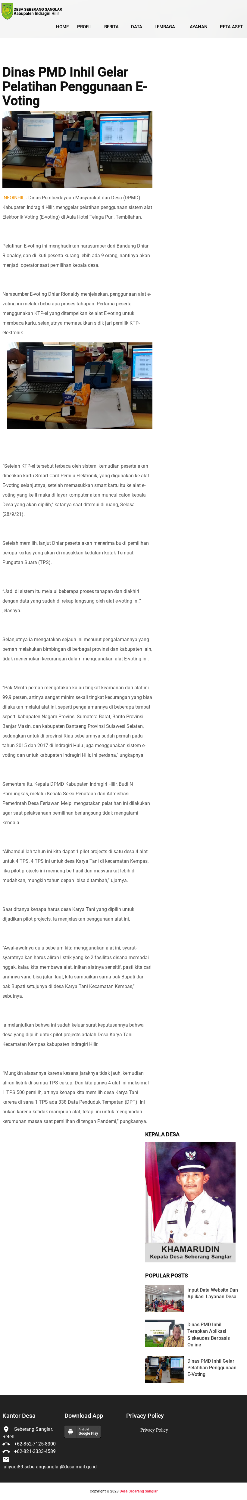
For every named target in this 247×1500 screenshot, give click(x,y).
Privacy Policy (154, 1430)
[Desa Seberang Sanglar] (31, 11)
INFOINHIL (13, 198)
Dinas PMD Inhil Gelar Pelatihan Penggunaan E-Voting (74, 86)
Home (62, 27)
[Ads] (190, 1261)
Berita (111, 27)
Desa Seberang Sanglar (139, 1491)
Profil (84, 27)
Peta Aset (231, 27)
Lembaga (165, 27)
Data (136, 27)
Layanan (197, 27)
